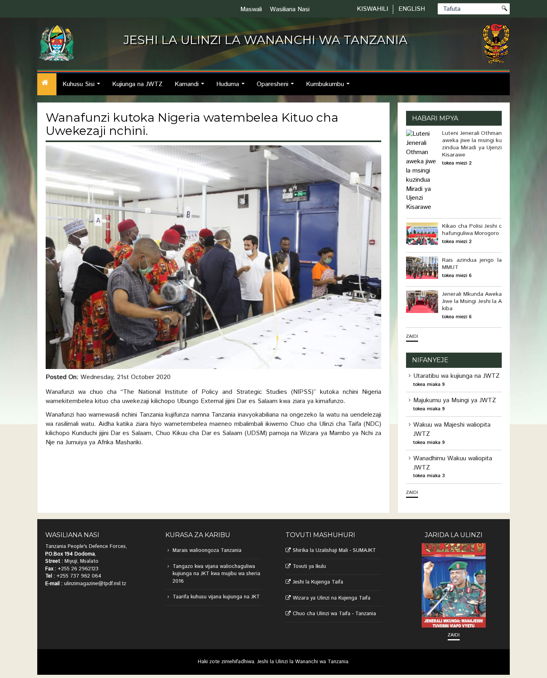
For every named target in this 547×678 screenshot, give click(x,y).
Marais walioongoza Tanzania (207, 550)
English (411, 9)
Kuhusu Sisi (83, 87)
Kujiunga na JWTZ (137, 84)
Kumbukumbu (330, 87)
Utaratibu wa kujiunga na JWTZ (456, 376)
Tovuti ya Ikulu (309, 566)
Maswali (251, 9)
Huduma (232, 87)
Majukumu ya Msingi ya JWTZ (454, 400)
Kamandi (192, 87)
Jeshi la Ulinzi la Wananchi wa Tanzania (302, 662)
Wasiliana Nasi (290, 9)
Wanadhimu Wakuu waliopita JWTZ (452, 463)
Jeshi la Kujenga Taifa (318, 582)
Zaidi (412, 336)
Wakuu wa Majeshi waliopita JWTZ (452, 429)
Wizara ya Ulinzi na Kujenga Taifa (331, 598)
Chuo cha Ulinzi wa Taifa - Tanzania (334, 614)
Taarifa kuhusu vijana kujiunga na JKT (216, 597)
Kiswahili (372, 9)
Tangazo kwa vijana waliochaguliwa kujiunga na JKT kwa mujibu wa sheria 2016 (216, 574)
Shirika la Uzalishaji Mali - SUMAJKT (334, 550)
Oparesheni (277, 87)
